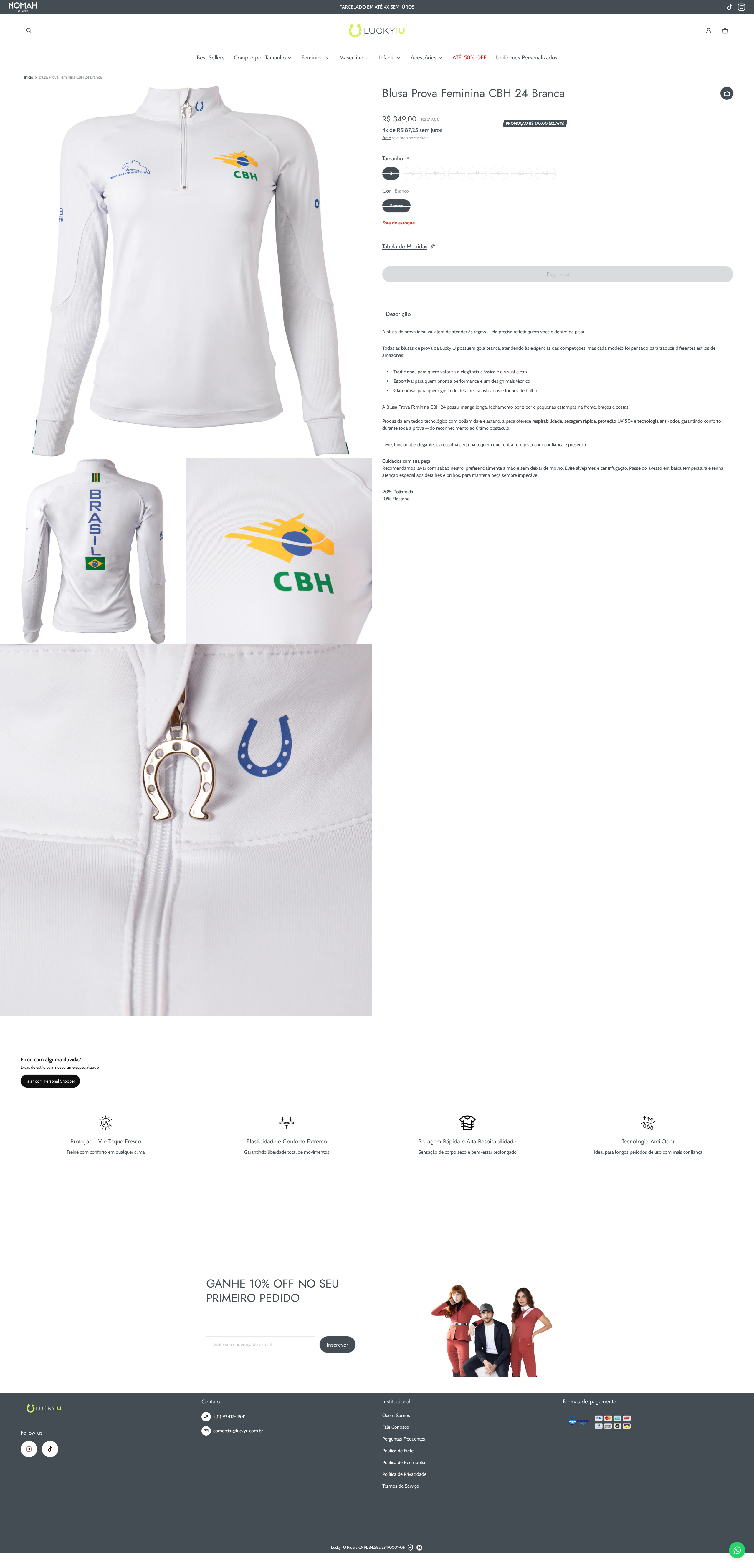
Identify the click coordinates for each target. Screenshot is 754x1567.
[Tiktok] (50, 1449)
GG (521, 173)
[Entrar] (708, 30)
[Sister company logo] (23, 7)
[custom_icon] (741, 7)
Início (28, 77)
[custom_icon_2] (729, 7)
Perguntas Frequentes (403, 1439)
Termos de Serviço (400, 1486)
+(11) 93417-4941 (229, 1416)
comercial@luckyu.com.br (238, 1430)
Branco (396, 206)
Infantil (387, 57)
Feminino (312, 57)
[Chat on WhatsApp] (737, 1550)
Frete (386, 137)
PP (435, 173)
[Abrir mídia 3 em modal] (93, 551)
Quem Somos (396, 1415)
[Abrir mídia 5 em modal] (186, 830)
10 (412, 173)
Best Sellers (210, 57)
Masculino (351, 57)
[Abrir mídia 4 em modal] (279, 551)
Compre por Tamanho (260, 57)
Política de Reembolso (404, 1462)
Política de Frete (398, 1450)
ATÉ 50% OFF (469, 57)
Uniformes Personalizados (526, 57)
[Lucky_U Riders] (377, 30)
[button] (29, 30)
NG (545, 173)
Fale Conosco (395, 1427)
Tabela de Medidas (404, 246)
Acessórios (423, 57)
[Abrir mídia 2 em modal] (186, 272)
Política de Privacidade (404, 1474)
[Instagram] (29, 1449)
